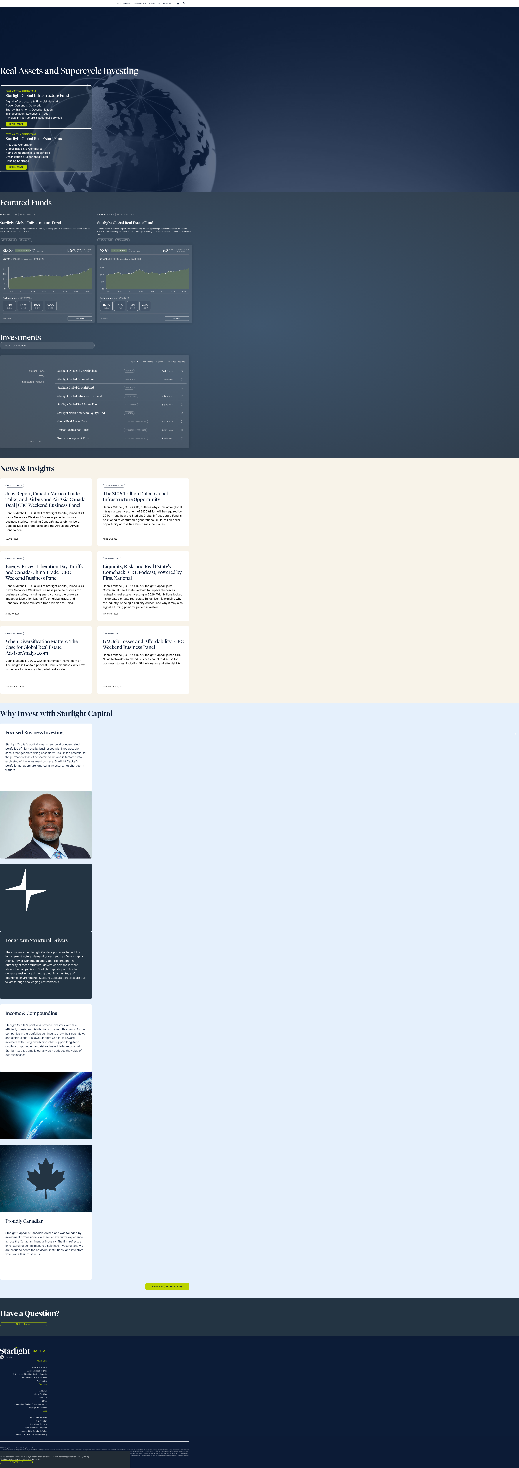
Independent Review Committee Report (30, 1404)
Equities (159, 362)
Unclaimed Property (38, 1424)
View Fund (80, 318)
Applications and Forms (37, 1371)
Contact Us (154, 4)
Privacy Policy (41, 1421)
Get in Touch (23, 1324)
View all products (37, 441)
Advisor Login (140, 4)
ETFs (41, 376)
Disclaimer (7, 319)
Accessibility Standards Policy (34, 1431)
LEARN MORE (16, 124)
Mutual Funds (36, 371)
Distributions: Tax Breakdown (34, 1377)
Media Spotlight (40, 1394)
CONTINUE (16, 1462)
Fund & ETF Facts (39, 1367)
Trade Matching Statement (35, 1427)
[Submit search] (183, 3)
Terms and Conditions (38, 1417)
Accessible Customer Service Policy (31, 1434)
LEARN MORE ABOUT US (167, 1286)
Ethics (44, 1401)
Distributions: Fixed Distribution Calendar (30, 1374)
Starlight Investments (38, 1407)
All (138, 362)
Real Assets (147, 362)
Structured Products (176, 362)
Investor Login (123, 4)
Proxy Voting (41, 1381)
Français (167, 4)
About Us (43, 1391)
